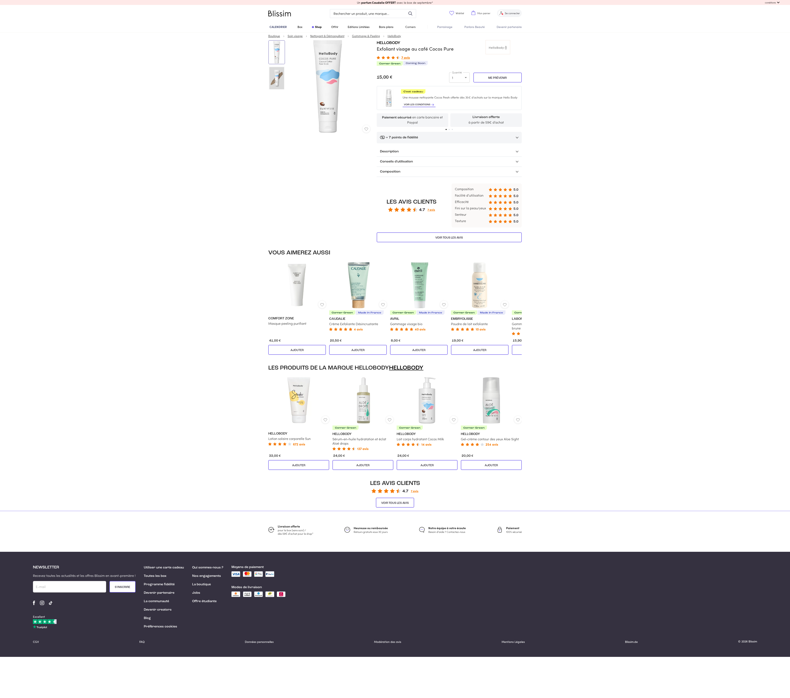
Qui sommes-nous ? (207, 567)
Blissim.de (631, 642)
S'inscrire (122, 587)
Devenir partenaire (509, 27)
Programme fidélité (159, 584)
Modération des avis (387, 642)
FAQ (142, 642)
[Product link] (297, 294)
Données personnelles (259, 642)
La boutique (201, 584)
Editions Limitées (358, 27)
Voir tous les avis (449, 237)
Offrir (334, 27)
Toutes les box (155, 576)
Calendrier (278, 27)
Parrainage (444, 27)
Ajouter (297, 350)
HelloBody (388, 43)
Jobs (196, 593)
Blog (147, 618)
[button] (395, 2)
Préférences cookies (160, 626)
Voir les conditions (417, 104)
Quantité (457, 72)
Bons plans (386, 27)
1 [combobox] (452, 77)
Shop (318, 27)
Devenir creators (158, 609)
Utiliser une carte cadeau (164, 567)
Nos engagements (206, 576)
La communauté (156, 601)
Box (299, 27)
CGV (36, 642)
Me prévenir (497, 78)
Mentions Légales (513, 642)
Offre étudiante (204, 601)
